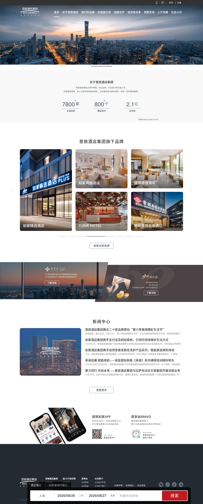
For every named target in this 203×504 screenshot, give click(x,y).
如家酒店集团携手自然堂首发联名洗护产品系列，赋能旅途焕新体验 (129, 350)
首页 (56, 12)
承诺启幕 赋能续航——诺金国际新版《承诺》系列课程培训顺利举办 (129, 360)
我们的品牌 (88, 12)
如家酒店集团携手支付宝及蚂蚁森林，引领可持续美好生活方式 (126, 339)
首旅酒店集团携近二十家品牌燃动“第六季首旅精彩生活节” (125, 329)
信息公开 (176, 12)
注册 (179, 3)
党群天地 (149, 12)
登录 (171, 2)
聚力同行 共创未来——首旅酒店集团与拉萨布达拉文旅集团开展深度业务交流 (135, 370)
